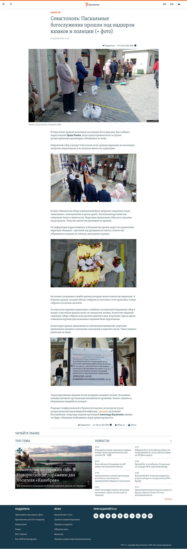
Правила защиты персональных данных (72, 539)
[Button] (109, 45)
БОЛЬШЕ (168, 499)
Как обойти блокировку (26, 539)
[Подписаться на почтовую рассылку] (150, 515)
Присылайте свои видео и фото (29, 515)
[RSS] (138, 515)
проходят (103, 411)
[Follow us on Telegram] (126, 515)
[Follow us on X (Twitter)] (101, 515)
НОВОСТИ (102, 441)
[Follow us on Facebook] (96, 515)
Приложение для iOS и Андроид (30, 520)
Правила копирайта (63, 525)
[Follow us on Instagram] (114, 515)
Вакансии (58, 534)
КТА (171, 4)
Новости (55, 13)
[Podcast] (144, 515)
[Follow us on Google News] (120, 515)
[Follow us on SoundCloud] (132, 515)
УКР (164, 4)
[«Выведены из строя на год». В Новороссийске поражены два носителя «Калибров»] (53, 467)
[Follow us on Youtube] (108, 515)
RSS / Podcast (21, 534)
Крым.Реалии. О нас (63, 515)
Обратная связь (61, 529)
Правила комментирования (67, 520)
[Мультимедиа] (179, 4)
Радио (18, 529)
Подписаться (21, 525)
